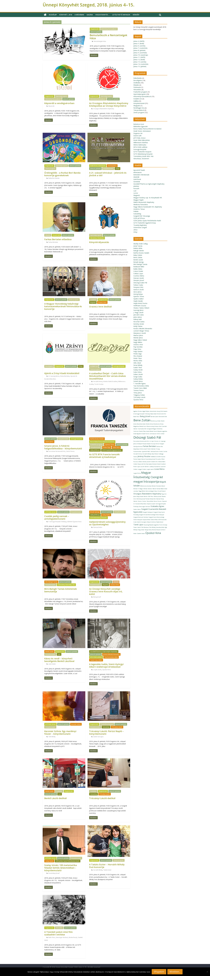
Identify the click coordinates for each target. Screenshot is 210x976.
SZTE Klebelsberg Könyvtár (98, 518)
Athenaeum (137, 172)
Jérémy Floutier (144, 456)
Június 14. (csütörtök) (140, 64)
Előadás (47, 235)
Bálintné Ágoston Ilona (74, 522)
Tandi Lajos (138, 524)
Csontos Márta (138, 276)
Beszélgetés (49, 366)
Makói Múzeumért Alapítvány (143, 202)
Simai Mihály (137, 365)
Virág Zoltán (141, 530)
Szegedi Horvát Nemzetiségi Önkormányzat (151, 514)
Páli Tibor (150, 496)
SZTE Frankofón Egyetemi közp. (112, 450)
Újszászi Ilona (106, 670)
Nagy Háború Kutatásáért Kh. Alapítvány (147, 207)
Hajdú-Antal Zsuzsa (140, 303)
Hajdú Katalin (138, 301)
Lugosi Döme (137, 473)
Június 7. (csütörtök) (140, 48)
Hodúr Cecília (163, 451)
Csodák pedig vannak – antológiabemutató (56, 517)
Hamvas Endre (97, 527)
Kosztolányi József (54, 873)
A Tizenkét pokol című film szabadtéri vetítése (58, 933)
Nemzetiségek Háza (100, 41)
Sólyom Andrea (151, 522)
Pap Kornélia (137, 347)
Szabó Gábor (137, 509)
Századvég (106, 727)
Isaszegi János (112, 166)
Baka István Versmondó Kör (158, 414)
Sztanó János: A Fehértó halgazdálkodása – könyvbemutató (63, 447)
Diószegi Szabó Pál (140, 283)
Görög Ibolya (138, 294)
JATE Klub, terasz (50, 512)
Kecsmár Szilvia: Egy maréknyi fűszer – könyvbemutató (60, 732)
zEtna (135, 230)
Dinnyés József (138, 280)
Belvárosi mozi (138, 124)
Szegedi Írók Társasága (141, 216)
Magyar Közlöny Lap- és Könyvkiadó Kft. (147, 198)
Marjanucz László (139, 333)
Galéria (90, 15)
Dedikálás (93, 300)
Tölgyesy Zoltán (139, 395)
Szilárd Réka (154, 519)
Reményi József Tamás (143, 499)
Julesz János (137, 317)
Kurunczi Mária (137, 461)
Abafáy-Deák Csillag (140, 244)
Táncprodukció (138, 110)
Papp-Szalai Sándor (142, 496)
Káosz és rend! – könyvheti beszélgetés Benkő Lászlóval (59, 660)
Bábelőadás (137, 78)
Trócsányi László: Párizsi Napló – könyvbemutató (106, 732)
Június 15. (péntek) (139, 66)
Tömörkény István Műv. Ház (66, 585)
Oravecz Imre (102, 302)
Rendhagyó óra (138, 108)
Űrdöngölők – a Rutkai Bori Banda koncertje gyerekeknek (62, 174)
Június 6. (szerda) (139, 46)
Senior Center (142, 501)
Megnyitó (136, 106)
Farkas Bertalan (53, 242)
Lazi (59, 654)
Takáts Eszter (107, 870)
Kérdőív (136, 15)
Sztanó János (49, 442)
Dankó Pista (142, 431)
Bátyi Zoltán (137, 255)
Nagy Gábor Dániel (140, 340)
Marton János (138, 335)
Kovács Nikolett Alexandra (111, 654)
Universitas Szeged (140, 227)
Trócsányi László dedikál (102, 798)
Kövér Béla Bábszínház (141, 140)
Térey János (137, 393)
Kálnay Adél (137, 319)
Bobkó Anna (149, 424)
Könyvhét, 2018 (65, 15)
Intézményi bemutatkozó (109, 29)
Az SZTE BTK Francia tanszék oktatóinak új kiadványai (104, 455)
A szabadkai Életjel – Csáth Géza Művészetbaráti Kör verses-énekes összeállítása (107, 376)
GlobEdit (136, 177)
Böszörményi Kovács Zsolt (154, 426)
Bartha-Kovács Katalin (97, 439)
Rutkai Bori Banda (53, 178)
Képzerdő (51, 106)
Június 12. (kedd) (139, 60)
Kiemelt (116, 582)
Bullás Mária (137, 269)
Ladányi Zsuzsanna (154, 466)
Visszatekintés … (102, 15)
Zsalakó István (141, 533)
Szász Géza (116, 447)
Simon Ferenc (70, 451)
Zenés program (50, 168)
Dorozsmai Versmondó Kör (56, 451)
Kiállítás (136, 101)
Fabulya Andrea (137, 446)
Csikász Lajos (138, 273)
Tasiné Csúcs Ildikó (96, 660)
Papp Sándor (138, 351)
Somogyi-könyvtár (118, 366)
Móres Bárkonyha (139, 145)
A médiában (79, 15)
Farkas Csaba (138, 285)
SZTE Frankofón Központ (142, 152)
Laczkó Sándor (144, 466)
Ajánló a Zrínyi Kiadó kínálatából (61, 373)
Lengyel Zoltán (142, 469)
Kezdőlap (53, 15)
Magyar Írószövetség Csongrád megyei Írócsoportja (148, 477)
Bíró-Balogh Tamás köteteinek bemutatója (60, 590)
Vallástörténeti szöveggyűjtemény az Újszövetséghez (107, 523)
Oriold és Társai (139, 209)
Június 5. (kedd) (138, 43)
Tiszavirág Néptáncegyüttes (151, 525)
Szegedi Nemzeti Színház (140, 517)
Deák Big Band (137, 433)
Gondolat (136, 182)
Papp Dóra (137, 349)
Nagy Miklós (137, 342)
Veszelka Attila (160, 527)
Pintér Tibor (137, 358)
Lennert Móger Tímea (141, 331)
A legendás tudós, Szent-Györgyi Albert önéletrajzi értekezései (106, 665)
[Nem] (207, 972)
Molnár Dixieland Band (158, 486)
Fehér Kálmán (151, 449)
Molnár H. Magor (138, 488)
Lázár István (52, 664)
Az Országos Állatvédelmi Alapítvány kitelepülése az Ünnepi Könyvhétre (108, 104)
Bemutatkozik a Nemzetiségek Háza (108, 36)
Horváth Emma (97, 381)
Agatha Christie (137, 411)
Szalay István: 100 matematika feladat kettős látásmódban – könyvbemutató (60, 868)
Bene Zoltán (137, 257)
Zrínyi (117, 168)
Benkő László (49, 651)
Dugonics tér (95, 29)
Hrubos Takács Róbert (141, 308)
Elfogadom (159, 971)
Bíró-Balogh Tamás (51, 582)
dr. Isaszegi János (53, 376)
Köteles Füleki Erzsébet (110, 381)
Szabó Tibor (137, 367)
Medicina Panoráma (140, 204)
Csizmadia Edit (142, 429)
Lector (135, 193)
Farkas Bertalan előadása (58, 239)
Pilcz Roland (137, 356)
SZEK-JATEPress (95, 450)
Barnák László (154, 416)
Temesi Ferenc (138, 390)
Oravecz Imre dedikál (100, 306)
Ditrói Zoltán (160, 433)
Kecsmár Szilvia (76, 724)
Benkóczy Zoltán (156, 421)
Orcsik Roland (161, 491)
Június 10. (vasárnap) (140, 55)
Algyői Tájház (146, 411)
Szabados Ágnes (157, 506)
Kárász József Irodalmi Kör (150, 461)
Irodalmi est (94, 366)
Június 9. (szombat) (140, 53)
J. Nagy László (138, 312)
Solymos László (151, 504)
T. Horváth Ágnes (139, 383)
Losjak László (97, 670)
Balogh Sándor (138, 251)
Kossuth (136, 188)
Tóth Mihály (51, 737)
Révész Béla (137, 361)
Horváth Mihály (97, 870)
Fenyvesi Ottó (138, 287)
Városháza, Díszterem (97, 238)
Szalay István (49, 861)
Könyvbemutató (108, 168)
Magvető (92, 302)
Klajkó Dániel (141, 459)
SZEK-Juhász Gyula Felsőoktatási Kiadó (67, 861)
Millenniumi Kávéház (140, 142)
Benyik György (94, 512)
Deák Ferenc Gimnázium (97, 166)
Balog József (97, 597)
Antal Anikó (153, 411)
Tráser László (137, 527)
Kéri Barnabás (148, 464)
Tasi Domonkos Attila (111, 657)
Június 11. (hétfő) (139, 57)
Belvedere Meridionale (141, 175)
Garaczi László (138, 290)
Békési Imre (142, 426)
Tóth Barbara (145, 527)
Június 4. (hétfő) (138, 41)
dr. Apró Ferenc (154, 441)
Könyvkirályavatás (99, 242)
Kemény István (138, 324)
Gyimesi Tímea (109, 444)
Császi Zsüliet (138, 271)
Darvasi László (138, 278)
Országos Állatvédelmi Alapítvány (103, 109)
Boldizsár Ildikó (138, 267)
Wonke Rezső (73, 937)
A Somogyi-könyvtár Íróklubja (57, 522)
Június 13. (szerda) (139, 62)
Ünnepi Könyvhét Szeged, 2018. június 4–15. (88, 5)
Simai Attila (150, 501)
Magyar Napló (138, 200)
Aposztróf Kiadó (139, 170)
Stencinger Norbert (62, 937)
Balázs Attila (137, 248)
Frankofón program (96, 444)
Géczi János (137, 292)
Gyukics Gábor (138, 299)
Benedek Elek (163, 416)
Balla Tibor (51, 937)
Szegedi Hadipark (148, 512)
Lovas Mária (159, 469)
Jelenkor (136, 186)
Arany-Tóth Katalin (162, 411)
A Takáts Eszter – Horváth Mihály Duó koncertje (107, 866)
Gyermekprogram (61, 96)
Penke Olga (106, 447)
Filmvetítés (59, 928)
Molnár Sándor (148, 488)
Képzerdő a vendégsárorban (59, 103)
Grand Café (56, 235)
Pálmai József (157, 496)
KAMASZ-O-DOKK (156, 456)
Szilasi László (138, 374)
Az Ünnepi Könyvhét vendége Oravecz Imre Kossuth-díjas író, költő (105, 591)
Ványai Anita (148, 530)
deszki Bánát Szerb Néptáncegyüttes (156, 431)
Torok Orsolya (98, 384)
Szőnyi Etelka (106, 515)
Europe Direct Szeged (157, 443)
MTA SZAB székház (96, 657)
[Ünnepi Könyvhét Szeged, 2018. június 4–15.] (45, 14)
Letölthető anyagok (121, 15)
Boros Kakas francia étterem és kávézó (102, 442)
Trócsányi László (117, 727)
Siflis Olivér (137, 363)
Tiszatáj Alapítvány (140, 225)
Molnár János (138, 338)
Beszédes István (141, 424)
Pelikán (135, 211)
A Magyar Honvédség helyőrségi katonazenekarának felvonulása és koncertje (63, 306)
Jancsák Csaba (138, 315)
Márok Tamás (156, 488)
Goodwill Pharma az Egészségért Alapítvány (103, 651)
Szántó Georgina (98, 737)
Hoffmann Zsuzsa (139, 306)
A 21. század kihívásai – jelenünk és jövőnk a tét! (107, 174)
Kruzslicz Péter (160, 459)
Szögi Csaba (137, 377)
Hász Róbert (155, 454)
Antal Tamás (137, 246)
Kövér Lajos (136, 466)
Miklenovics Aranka (145, 486)
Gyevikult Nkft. (146, 451)
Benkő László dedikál (55, 798)
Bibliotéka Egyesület (140, 126)
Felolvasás (137, 87)
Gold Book (137, 179)
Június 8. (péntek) (96, 32)
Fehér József (143, 449)
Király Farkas (137, 326)
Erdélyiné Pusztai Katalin (144, 443)
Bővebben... (175, 971)
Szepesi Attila (146, 519)
